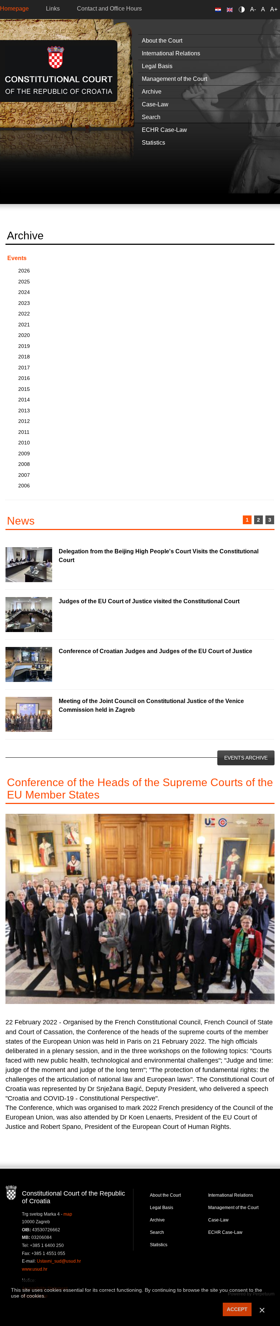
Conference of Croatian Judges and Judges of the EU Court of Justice (155, 651)
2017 (24, 367)
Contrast (243, 9)
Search (157, 1232)
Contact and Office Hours (109, 8)
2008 (24, 464)
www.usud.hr (34, 1269)
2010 (24, 443)
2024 (24, 292)
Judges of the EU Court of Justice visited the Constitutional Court (149, 601)
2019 (24, 346)
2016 (24, 378)
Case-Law (218, 1220)
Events (17, 258)
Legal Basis (161, 1207)
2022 (24, 314)
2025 (24, 282)
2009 (24, 453)
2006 (24, 486)
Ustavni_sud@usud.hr (59, 1261)
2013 (24, 410)
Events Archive (246, 758)
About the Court (165, 1195)
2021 (24, 324)
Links (53, 8)
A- (253, 9)
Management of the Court (233, 1207)
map (67, 1214)
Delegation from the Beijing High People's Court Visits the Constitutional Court (158, 555)
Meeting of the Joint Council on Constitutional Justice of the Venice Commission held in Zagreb (151, 705)
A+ (273, 9)
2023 (24, 303)
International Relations (230, 1195)
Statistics (158, 1244)
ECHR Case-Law (225, 1232)
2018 (24, 357)
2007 (24, 475)
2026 (24, 271)
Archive (157, 1220)
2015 (24, 389)
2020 (24, 335)
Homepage (14, 8)
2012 (24, 421)
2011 (24, 432)
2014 (24, 400)
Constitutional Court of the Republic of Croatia (59, 71)
